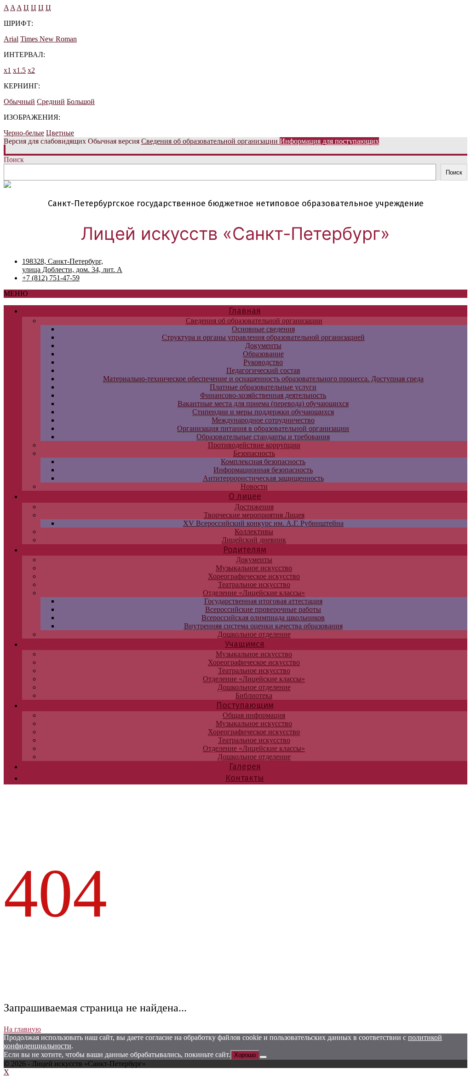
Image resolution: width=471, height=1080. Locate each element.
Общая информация (254, 715)
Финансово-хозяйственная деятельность (263, 395)
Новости (254, 486)
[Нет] (263, 1057)
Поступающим (245, 705)
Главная (245, 311)
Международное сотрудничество (263, 420)
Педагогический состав (263, 370)
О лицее (245, 496)
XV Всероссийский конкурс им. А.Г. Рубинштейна (263, 523)
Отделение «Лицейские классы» (254, 593)
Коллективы (254, 531)
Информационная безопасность (263, 470)
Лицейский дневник (254, 540)
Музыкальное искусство (254, 568)
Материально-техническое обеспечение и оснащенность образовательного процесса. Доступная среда (263, 379)
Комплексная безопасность (263, 461)
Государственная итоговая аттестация (263, 601)
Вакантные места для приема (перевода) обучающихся (263, 403)
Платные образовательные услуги (263, 387)
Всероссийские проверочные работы (263, 609)
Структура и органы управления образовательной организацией (263, 337)
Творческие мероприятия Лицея (254, 515)
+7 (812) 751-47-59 (51, 278)
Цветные (60, 133)
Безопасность (254, 453)
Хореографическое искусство (254, 576)
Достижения (254, 507)
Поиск (14, 159)
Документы (263, 345)
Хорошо (245, 1054)
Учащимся (244, 644)
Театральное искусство (254, 584)
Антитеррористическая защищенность (263, 478)
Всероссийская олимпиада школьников (263, 617)
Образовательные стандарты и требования (263, 437)
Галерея (245, 766)
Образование (263, 354)
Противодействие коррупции (254, 445)
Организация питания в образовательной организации (263, 428)
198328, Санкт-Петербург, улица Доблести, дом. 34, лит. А (72, 265)
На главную (22, 1029)
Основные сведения (263, 329)
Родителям (244, 550)
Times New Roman (48, 39)
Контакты (244, 778)
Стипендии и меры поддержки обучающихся (263, 412)
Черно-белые (24, 133)
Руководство (263, 362)
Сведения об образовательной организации (254, 321)
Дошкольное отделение (254, 634)
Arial (11, 39)
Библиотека (254, 695)
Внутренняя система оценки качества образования (263, 626)
